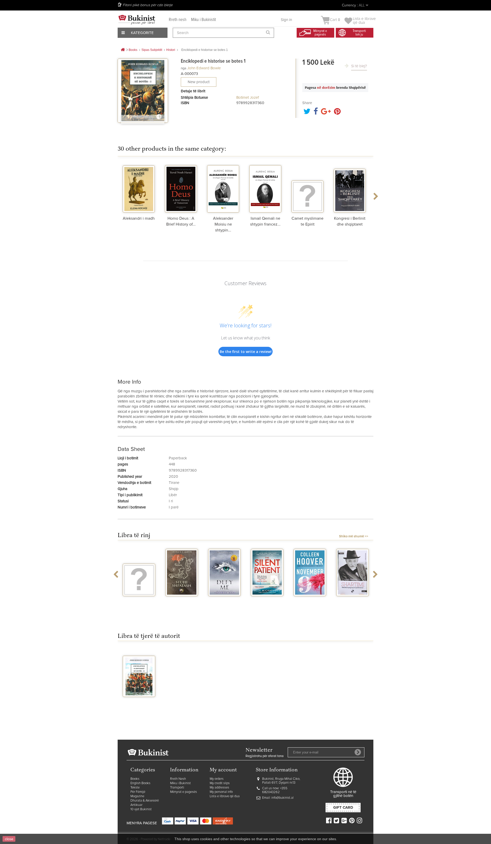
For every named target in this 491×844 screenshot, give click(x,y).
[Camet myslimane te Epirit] (307, 188)
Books (134, 779)
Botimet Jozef (247, 97)
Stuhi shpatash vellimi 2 (182, 603)
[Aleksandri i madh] (139, 188)
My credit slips (220, 783)
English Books (140, 783)
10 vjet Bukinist (141, 809)
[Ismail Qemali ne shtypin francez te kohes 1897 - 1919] (265, 188)
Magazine (137, 796)
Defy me (224, 601)
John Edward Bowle (204, 68)
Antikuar (136, 805)
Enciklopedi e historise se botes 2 (139, 705)
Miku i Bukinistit (203, 20)
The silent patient (267, 603)
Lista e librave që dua (225, 796)
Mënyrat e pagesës (183, 792)
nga (183, 68)
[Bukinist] (137, 19)
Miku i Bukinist (180, 783)
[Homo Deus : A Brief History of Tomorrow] (181, 188)
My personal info (221, 792)
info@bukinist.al (282, 797)
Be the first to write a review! (246, 351)
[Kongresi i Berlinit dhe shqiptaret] (350, 188)
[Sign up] (357, 752)
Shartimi (352, 601)
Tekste (135, 787)
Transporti (177, 787)
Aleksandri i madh (139, 218)
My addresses (219, 787)
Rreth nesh (177, 20)
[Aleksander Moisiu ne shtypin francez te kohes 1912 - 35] (223, 188)
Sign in (286, 20)
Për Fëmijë (137, 792)
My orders (217, 779)
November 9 (310, 601)
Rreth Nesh (178, 779)
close (9, 839)
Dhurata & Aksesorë (144, 800)
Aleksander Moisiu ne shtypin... (223, 224)
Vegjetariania (139, 601)
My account (223, 770)
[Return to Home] (123, 50)
